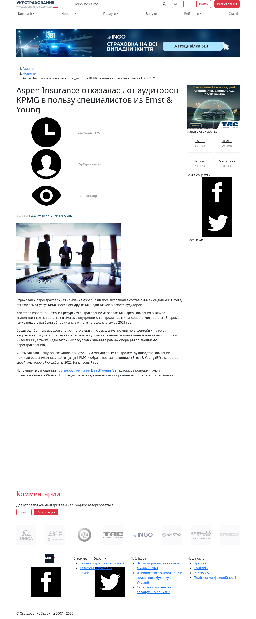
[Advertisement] (99, 430)
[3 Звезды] (22, 216)
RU (176, 4)
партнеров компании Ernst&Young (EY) (87, 370)
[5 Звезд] (27, 216)
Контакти (201, 568)
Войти (204, 4)
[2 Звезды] (20, 216)
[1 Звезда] (17, 216)
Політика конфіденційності (215, 577)
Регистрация (227, 4)
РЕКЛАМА (201, 573)
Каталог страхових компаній (102, 563)
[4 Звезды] (25, 216)
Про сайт (201, 563)
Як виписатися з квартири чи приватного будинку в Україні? (159, 578)
